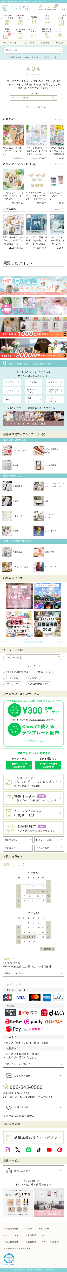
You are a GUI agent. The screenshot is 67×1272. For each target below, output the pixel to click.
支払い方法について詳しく (17, 1064)
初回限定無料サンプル (17, 672)
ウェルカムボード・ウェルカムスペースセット (54, 486)
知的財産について (36, 1235)
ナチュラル (32, 382)
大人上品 (53, 382)
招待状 (15, 465)
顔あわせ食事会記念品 (51, 450)
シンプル (10, 382)
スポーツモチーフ (53, 399)
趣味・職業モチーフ (54, 390)
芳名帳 (15, 531)
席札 (46, 501)
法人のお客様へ (13, 1242)
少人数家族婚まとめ (39, 683)
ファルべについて (9, 43)
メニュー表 (17, 516)
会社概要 (32, 1242)
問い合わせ (60, 43)
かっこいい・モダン (33, 390)
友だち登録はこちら (33, 740)
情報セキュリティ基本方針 (18, 1248)
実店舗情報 (45, 43)
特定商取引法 (12, 1229)
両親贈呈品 (17, 552)
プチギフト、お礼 (20, 567)
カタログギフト (51, 567)
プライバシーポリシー (38, 1229)
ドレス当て (32, 678)
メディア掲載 (42, 848)
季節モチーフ (31, 399)
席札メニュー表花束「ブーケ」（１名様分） (12, 151)
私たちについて (12, 840)
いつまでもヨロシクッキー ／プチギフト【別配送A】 (13, 195)
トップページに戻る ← (33, 107)
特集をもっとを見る (33, 641)
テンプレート (13, 683)
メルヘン (10, 391)
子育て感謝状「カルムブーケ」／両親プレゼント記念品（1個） (13, 240)
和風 (8, 399)
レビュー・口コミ (44, 840)
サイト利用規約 (51, 1242)
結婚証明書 (17, 486)
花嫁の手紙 (49, 552)
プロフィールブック (50, 515)
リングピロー (50, 531)
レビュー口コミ (28, 43)
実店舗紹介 (10, 848)
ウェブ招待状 (50, 465)
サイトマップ (12, 1235)
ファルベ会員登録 (38, 720)
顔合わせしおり (19, 450)
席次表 (15, 501)
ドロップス (12, 678)
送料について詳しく (14, 973)
